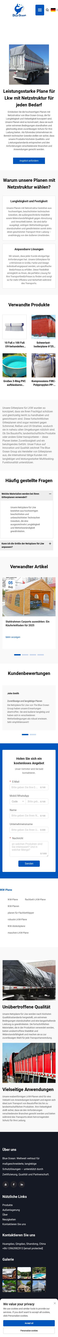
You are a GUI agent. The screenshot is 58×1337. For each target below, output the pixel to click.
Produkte (7, 1205)
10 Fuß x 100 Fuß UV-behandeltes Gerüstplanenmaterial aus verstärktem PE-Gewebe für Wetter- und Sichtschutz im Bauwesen (14, 344)
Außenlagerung (11, 1209)
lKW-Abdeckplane (16, 926)
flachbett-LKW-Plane (35, 899)
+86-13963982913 (12, 1248)
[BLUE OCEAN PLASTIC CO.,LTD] (19, 10)
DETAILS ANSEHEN (14, 327)
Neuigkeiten (9, 1219)
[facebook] (13, 1184)
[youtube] (5, 1184)
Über (5, 1214)
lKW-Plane (13, 899)
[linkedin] (22, 1184)
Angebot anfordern (29, 160)
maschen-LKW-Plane (18, 932)
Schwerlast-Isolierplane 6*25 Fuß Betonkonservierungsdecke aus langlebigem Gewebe (43, 344)
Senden (29, 863)
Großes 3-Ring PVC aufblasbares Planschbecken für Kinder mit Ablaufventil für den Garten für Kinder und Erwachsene (14, 383)
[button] (17, 654)
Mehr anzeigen (13, 637)
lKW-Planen (13, 906)
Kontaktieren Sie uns (14, 1224)
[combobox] (18, 801)
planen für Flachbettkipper (21, 912)
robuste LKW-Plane (17, 919)
